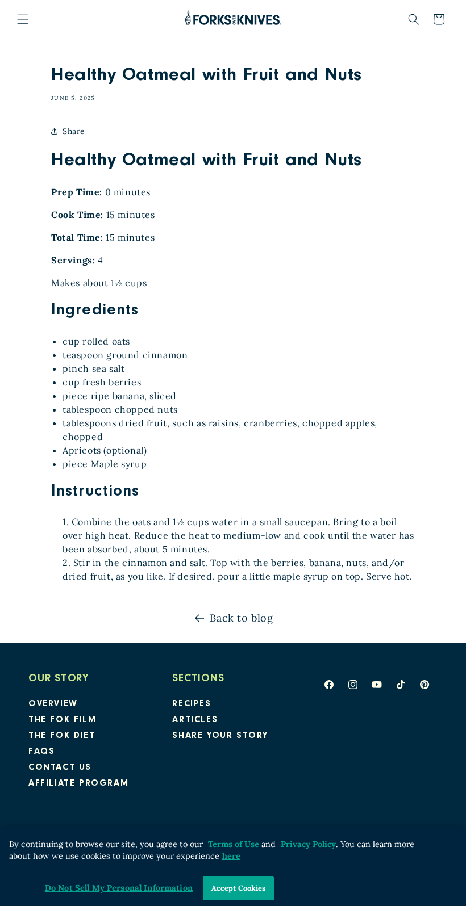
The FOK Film (62, 720)
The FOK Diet (61, 736)
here (231, 856)
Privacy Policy (308, 844)
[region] (233, 866)
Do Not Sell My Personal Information (119, 888)
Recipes (191, 704)
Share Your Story (220, 736)
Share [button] (74, 131)
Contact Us (59, 768)
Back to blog (241, 617)
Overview (53, 704)
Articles (195, 720)
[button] (22, 19)
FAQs (41, 752)
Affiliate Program (78, 783)
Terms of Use (233, 844)
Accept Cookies (238, 888)
